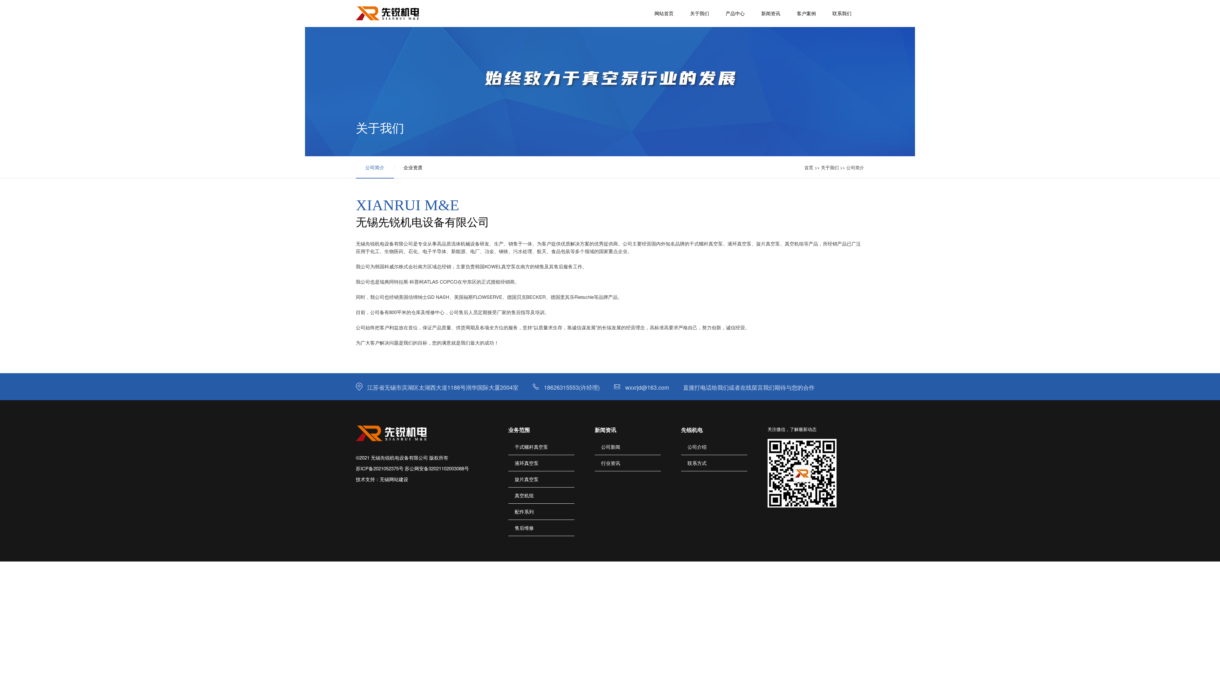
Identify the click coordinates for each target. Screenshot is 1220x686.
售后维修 (524, 527)
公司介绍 (697, 446)
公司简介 (374, 167)
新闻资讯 (770, 13)
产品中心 (735, 13)
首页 (808, 167)
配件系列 (524, 511)
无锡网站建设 (394, 479)
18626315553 (561, 387)
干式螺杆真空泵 (531, 446)
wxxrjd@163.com (647, 387)
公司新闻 (610, 446)
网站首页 (664, 13)
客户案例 (806, 13)
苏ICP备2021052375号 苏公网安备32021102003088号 (412, 468)
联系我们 (841, 13)
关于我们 (699, 13)
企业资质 (413, 167)
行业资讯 (610, 463)
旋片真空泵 (527, 479)
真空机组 (524, 495)
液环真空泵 (527, 463)
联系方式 (697, 463)
